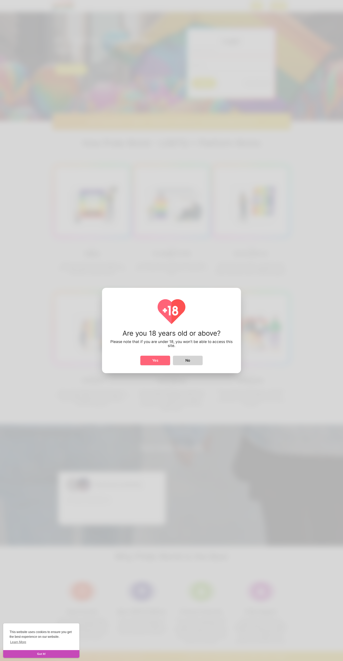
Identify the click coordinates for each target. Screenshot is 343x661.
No (187, 360)
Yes (155, 360)
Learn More (18, 642)
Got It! (41, 653)
